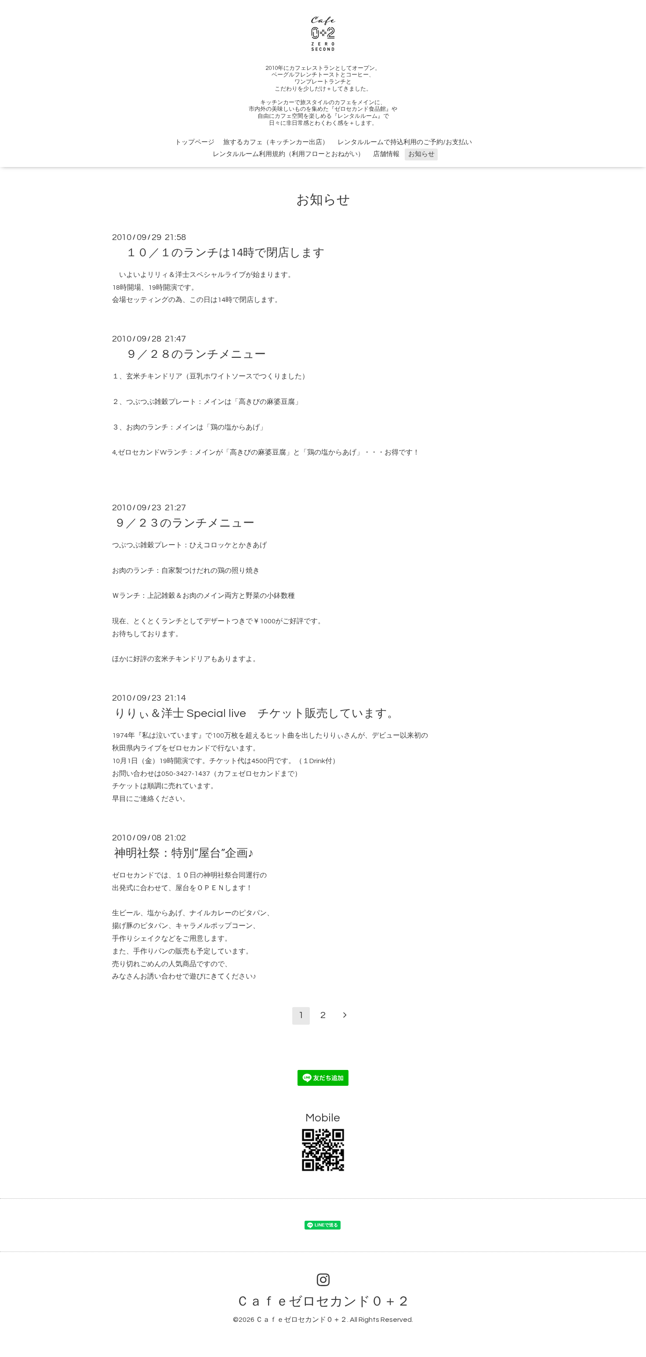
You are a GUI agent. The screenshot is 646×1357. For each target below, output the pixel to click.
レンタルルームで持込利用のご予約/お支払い (405, 142)
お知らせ (421, 154)
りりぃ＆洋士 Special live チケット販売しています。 (256, 713)
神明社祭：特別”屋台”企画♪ (184, 853)
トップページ (194, 142)
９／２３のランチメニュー (184, 523)
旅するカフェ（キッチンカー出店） (276, 142)
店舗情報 (386, 154)
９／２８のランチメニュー (190, 354)
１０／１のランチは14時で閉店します (219, 252)
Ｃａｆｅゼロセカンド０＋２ (323, 1301)
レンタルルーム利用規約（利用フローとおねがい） (288, 154)
